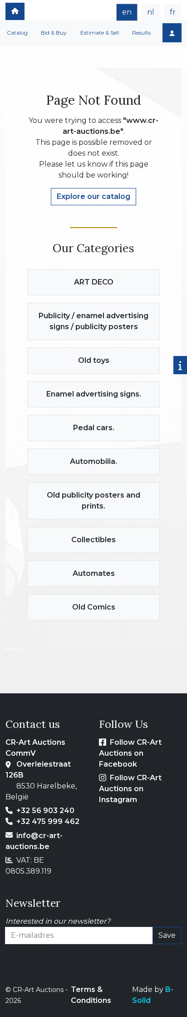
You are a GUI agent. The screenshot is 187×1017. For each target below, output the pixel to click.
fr (173, 12)
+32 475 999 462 (47, 821)
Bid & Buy (54, 32)
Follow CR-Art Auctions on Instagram (130, 788)
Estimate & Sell (99, 32)
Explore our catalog (93, 196)
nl (150, 12)
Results (141, 32)
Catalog (17, 32)
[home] (15, 11)
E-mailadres (26, 949)
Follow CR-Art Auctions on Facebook (130, 753)
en (127, 12)
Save (167, 935)
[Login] (172, 32)
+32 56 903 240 (45, 810)
